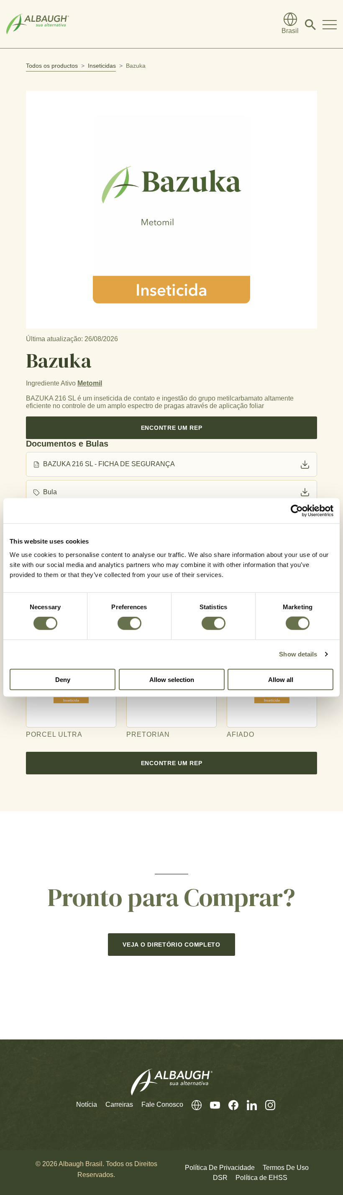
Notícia (86, 1104)
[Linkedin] (247, 1104)
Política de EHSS (261, 1177)
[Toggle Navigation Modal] (330, 24)
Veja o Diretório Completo (171, 944)
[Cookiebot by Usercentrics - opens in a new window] (296, 511)
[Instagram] (266, 1104)
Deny (62, 679)
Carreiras (119, 1104)
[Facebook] (229, 1104)
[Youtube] (211, 1104)
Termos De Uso (286, 1167)
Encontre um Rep (171, 427)
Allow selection (171, 679)
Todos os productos (52, 65)
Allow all (280, 679)
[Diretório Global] (192, 1104)
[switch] (129, 623)
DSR (220, 1177)
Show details (298, 654)
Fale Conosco (162, 1104)
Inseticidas (102, 65)
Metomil (89, 383)
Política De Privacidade (220, 1167)
